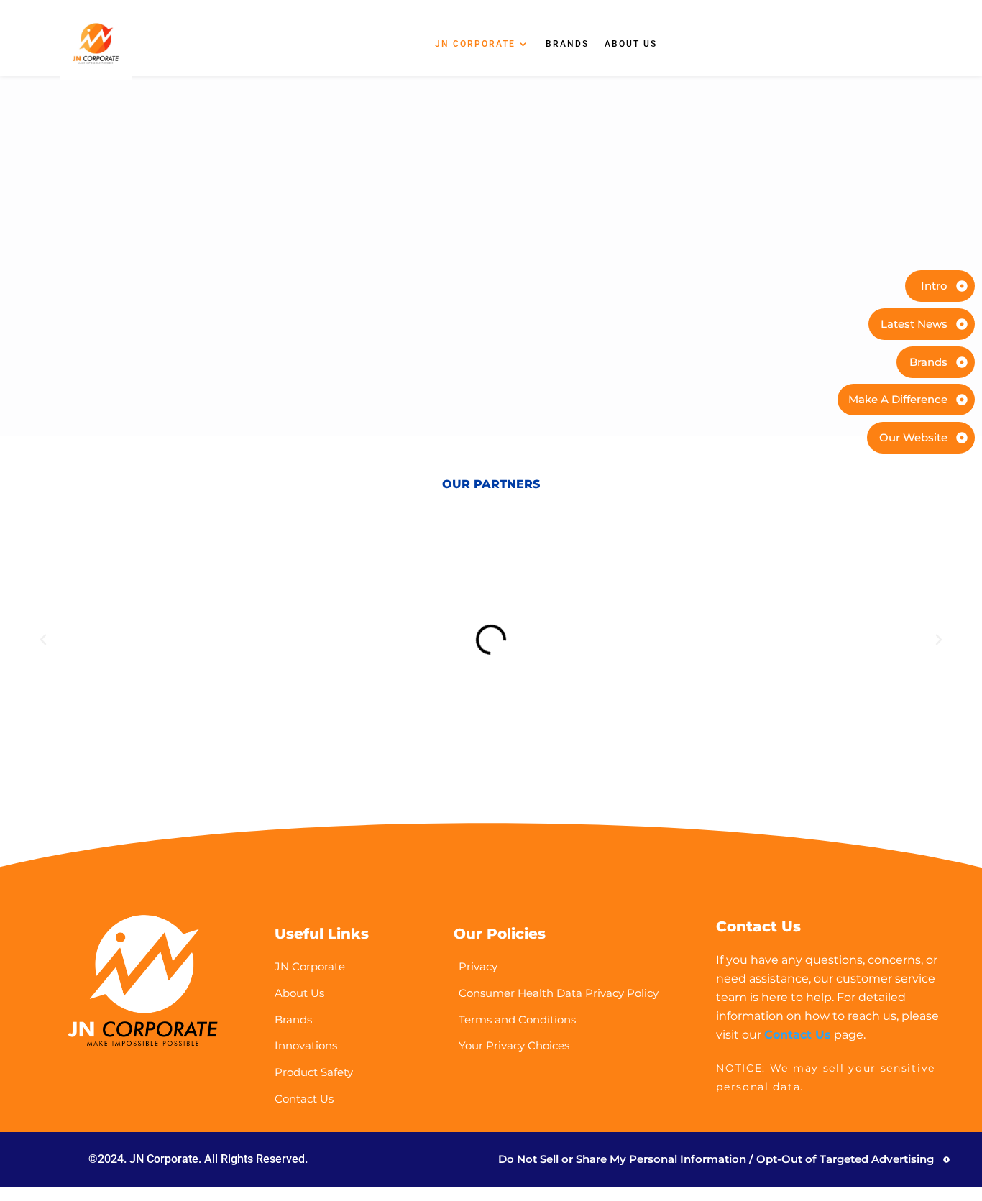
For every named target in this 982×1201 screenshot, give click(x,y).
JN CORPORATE (475, 44)
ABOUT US (631, 44)
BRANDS (567, 44)
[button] (43, 639)
